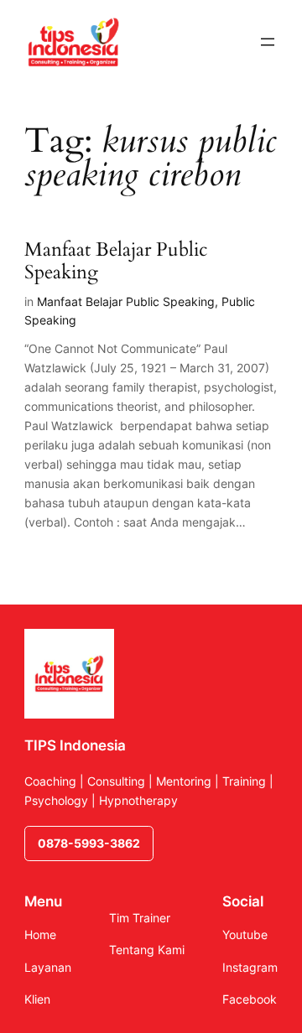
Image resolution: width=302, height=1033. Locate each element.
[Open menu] (268, 42)
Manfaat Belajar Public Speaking (115, 261)
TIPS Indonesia (75, 745)
